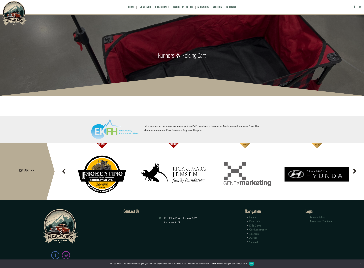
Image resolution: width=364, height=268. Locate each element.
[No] (360, 263)
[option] (102, 171)
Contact (231, 7)
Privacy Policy (317, 217)
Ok (251, 263)
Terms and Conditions (321, 221)
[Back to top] (359, 257)
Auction (217, 7)
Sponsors (203, 7)
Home (131, 7)
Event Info (144, 7)
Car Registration (183, 7)
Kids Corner (162, 7)
